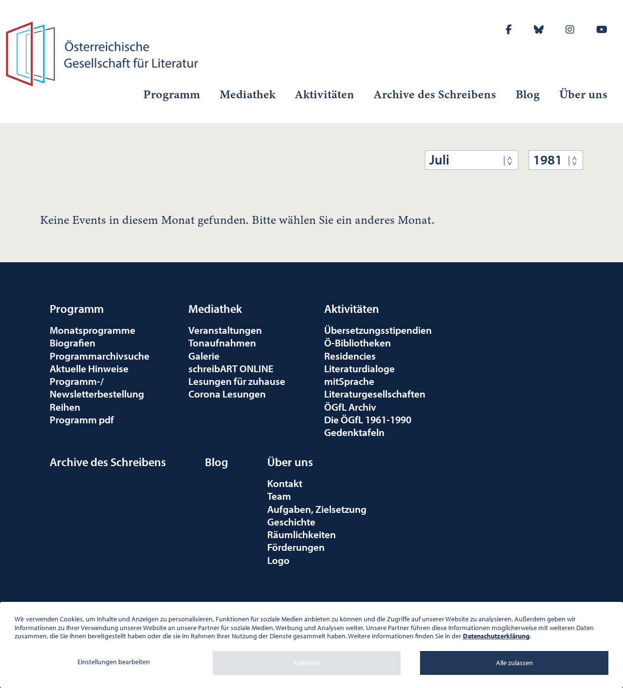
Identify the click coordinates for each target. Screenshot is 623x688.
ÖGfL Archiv (350, 406)
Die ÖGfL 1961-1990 (367, 419)
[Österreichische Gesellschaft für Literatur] (104, 52)
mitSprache (349, 381)
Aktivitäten (324, 94)
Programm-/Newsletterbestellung (97, 387)
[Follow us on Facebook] (509, 29)
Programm (171, 94)
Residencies (350, 355)
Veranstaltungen (225, 330)
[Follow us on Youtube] (601, 29)
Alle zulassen (514, 662)
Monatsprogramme (92, 330)
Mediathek (247, 94)
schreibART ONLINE (231, 368)
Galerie (204, 355)
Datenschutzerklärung (496, 636)
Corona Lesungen (227, 393)
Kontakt (284, 483)
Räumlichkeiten (301, 534)
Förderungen (296, 547)
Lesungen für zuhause (236, 381)
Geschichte (291, 521)
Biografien (72, 342)
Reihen (65, 406)
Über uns (583, 94)
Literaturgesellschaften (374, 393)
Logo (278, 560)
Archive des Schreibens (435, 94)
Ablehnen (307, 662)
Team (279, 495)
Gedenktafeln (354, 432)
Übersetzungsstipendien (378, 330)
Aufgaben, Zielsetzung (316, 509)
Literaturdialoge (359, 368)
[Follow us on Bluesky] (539, 29)
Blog (527, 94)
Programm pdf (82, 419)
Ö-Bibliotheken (357, 342)
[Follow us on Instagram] (570, 29)
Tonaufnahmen (222, 342)
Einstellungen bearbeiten (113, 661)
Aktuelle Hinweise (89, 368)
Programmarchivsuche (99, 355)
